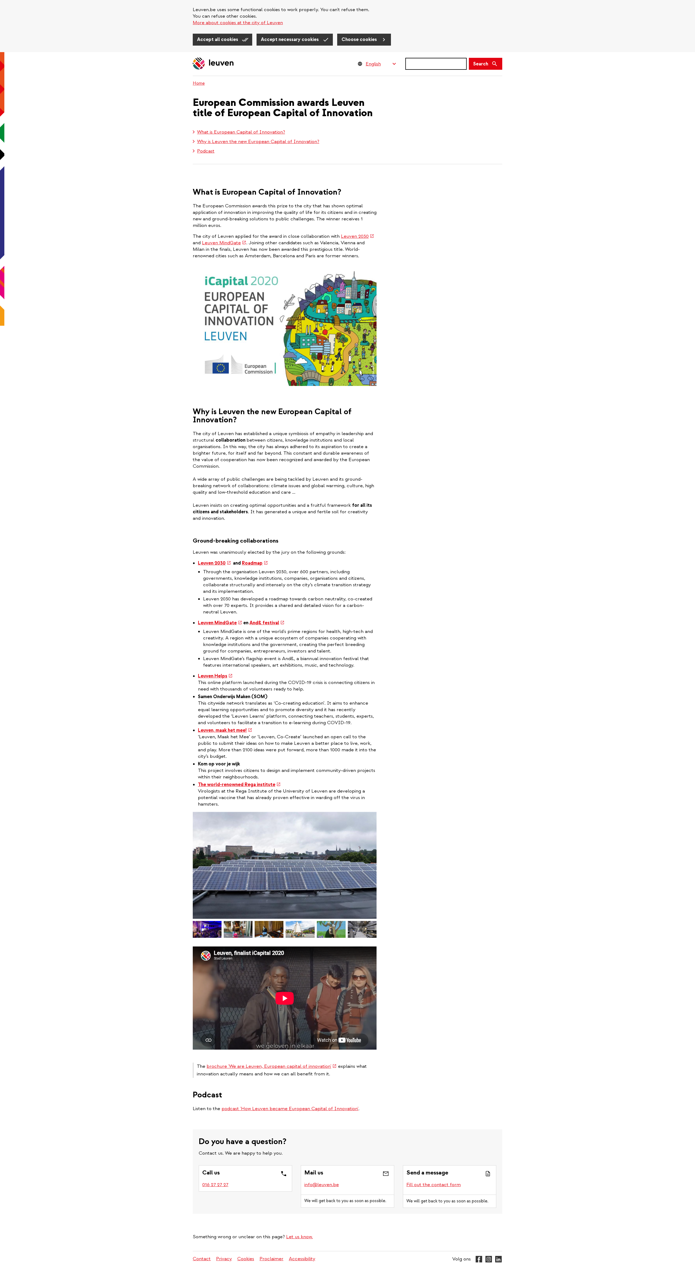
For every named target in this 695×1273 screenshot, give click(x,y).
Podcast (205, 151)
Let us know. (299, 1237)
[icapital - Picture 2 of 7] (207, 929)
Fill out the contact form (433, 1185)
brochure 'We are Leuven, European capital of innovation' (272, 1066)
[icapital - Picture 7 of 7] (362, 929)
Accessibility (302, 1259)
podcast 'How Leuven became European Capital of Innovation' (290, 1109)
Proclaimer (271, 1259)
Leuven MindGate (224, 243)
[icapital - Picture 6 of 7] (331, 929)
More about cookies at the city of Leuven (238, 23)
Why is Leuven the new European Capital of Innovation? (258, 141)
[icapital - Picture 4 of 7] (269, 929)
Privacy (224, 1259)
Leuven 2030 (357, 236)
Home (199, 83)
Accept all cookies (218, 39)
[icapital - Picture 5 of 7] (300, 929)
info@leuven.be (321, 1185)
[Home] (213, 64)
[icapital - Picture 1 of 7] (285, 865)
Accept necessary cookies (290, 39)
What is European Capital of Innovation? (241, 132)
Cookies (245, 1259)
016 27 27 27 (215, 1185)
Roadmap (255, 563)
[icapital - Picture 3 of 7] (238, 929)
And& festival (267, 623)
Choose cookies (360, 39)
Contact (202, 1259)
